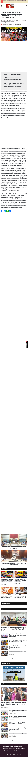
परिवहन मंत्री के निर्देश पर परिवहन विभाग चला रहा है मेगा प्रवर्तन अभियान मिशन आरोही (18, 641)
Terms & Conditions (16, 749)
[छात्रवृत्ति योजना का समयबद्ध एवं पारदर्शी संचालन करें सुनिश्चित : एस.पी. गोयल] (4, 653)
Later (17, 6)
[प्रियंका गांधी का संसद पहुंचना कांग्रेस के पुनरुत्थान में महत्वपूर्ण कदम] (4, 735)
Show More (14, 659)
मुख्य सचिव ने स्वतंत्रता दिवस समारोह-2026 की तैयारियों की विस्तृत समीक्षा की (17, 646)
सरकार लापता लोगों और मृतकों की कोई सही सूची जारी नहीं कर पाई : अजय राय (18, 728)
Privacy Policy (10, 749)
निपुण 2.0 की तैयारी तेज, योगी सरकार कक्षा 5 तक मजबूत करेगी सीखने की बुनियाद (20, 581)
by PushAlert (4, 7)
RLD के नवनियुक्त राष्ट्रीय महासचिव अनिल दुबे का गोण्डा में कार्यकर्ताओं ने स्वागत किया (18, 723)
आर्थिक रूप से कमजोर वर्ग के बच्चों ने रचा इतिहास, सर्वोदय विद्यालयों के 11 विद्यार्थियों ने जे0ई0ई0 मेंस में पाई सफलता (7, 581)
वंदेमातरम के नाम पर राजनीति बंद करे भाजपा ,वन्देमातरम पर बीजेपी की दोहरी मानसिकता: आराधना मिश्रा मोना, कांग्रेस (13, 704)
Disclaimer (23, 749)
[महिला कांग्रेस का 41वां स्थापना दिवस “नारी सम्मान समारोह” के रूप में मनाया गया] (4, 712)
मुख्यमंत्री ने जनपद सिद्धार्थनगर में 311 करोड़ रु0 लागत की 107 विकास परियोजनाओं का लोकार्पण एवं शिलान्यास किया (17, 635)
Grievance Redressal (7, 751)
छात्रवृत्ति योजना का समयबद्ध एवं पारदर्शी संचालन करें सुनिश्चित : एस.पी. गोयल (17, 652)
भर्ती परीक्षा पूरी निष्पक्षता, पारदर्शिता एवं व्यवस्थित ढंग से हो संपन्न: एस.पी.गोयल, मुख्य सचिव (20, 596)
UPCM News (5, 24)
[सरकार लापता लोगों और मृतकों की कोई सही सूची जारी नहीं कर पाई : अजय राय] (4, 730)
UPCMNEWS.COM (21, 746)
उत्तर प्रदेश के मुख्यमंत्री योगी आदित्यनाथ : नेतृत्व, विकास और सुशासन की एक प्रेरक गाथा (6, 596)
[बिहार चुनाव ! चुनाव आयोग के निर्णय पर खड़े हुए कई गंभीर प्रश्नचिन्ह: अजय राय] (4, 718)
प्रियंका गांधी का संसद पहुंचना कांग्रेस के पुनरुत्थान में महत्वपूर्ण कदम (18, 734)
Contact (23, 751)
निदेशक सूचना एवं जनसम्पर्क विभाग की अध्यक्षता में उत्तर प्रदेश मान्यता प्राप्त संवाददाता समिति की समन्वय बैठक (13, 628)
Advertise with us (15, 751)
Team (20, 751)
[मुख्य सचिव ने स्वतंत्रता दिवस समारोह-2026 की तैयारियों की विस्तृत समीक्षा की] (4, 648)
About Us (5, 749)
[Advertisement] (14, 57)
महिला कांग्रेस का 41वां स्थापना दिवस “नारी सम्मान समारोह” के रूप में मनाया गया (18, 711)
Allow (24, 6)
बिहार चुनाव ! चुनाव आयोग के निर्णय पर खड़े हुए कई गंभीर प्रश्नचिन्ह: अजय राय (17, 717)
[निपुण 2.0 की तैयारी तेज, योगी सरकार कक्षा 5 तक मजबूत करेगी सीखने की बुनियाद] (21, 574)
